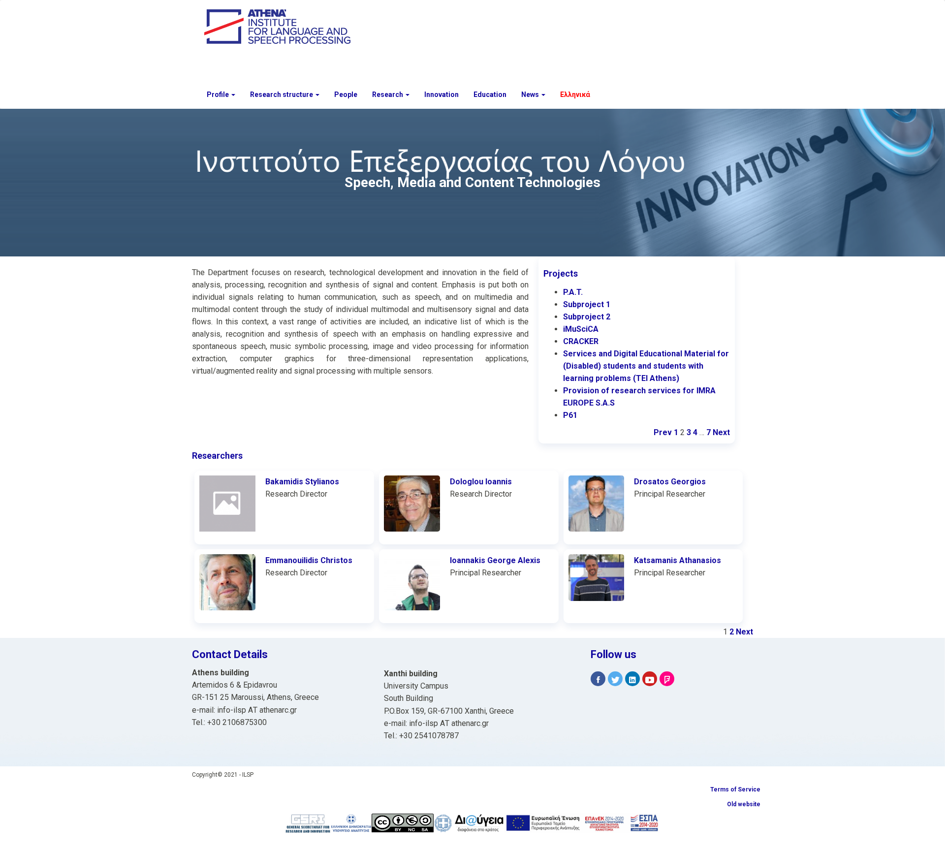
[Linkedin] (632, 679)
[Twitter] (615, 679)
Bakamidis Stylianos (302, 481)
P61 (570, 415)
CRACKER (580, 341)
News (530, 94)
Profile (218, 94)
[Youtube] (649, 679)
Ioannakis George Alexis (495, 560)
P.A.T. (573, 292)
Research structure (282, 94)
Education (489, 94)
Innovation (441, 94)
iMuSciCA (580, 329)
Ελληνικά (575, 94)
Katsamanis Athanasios (677, 560)
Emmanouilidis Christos (308, 560)
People (345, 94)
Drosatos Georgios (670, 481)
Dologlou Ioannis (481, 481)
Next (721, 432)
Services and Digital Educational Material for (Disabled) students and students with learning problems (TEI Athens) (646, 366)
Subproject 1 (586, 304)
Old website (743, 804)
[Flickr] (667, 679)
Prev (663, 432)
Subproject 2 (586, 316)
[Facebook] (598, 679)
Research (388, 94)
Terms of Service (735, 789)
